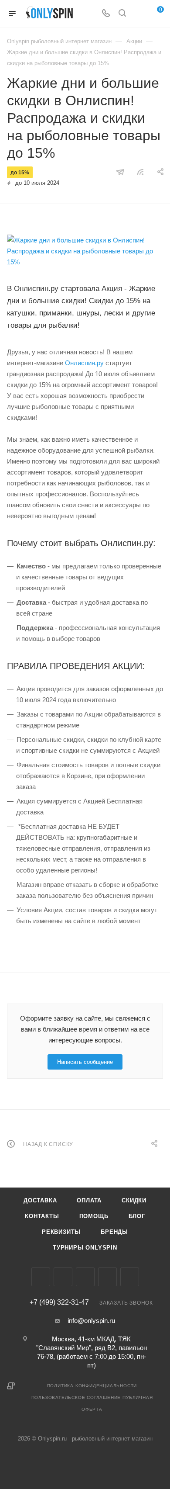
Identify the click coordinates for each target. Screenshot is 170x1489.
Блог (137, 1216)
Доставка (40, 1200)
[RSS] (140, 172)
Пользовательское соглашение (76, 1397)
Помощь (94, 1216)
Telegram (85, 1276)
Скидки (134, 1200)
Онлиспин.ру (84, 363)
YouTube (107, 1276)
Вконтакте (40, 1276)
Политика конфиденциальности (92, 1385)
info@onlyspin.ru (91, 1320)
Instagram (63, 1276)
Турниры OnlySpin (85, 1247)
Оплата (89, 1200)
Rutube (129, 1276)
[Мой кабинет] (139, 13)
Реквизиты (61, 1232)
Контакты (42, 1216)
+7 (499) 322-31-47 (59, 1302)
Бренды (114, 1232)
